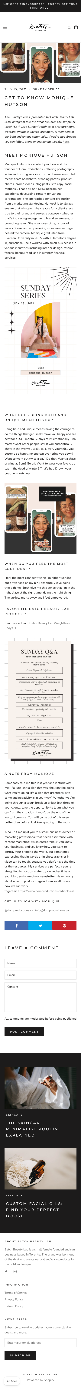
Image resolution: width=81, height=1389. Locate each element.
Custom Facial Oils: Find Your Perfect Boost (34, 1209)
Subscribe (20, 1355)
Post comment (24, 1031)
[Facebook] (6, 1271)
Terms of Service (16, 1293)
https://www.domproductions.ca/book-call (46, 891)
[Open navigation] (5, 27)
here (66, 142)
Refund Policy (14, 1306)
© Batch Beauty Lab (40, 1374)
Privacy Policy (14, 1299)
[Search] (69, 27)
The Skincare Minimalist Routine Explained (34, 1129)
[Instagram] (15, 1271)
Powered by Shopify (40, 1380)
